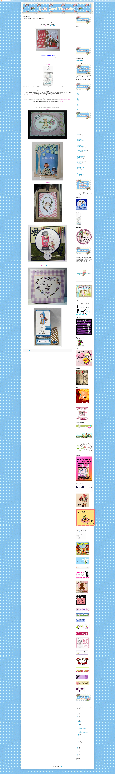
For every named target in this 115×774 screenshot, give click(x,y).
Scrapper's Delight (80, 164)
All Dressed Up (47, 64)
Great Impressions (80, 146)
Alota (77, 136)
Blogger (62, 766)
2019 (78, 716)
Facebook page (32, 96)
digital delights (79, 145)
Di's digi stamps (79, 144)
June (78, 737)
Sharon (47, 109)
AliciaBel (78, 134)
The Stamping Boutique (80, 174)
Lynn (77, 104)
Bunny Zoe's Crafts (43, 25)
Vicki (48, 141)
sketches (78, 168)
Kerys (43, 307)
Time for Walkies (50, 307)
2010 (78, 752)
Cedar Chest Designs (80, 140)
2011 (78, 751)
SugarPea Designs (80, 172)
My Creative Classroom (80, 156)
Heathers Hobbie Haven (81, 147)
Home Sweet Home (50, 265)
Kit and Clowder (79, 151)
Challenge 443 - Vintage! (82, 729)
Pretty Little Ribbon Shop (81, 161)
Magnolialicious (79, 153)
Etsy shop (66, 96)
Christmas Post (51, 224)
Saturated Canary (79, 163)
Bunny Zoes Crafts (80, 139)
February (79, 742)
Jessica (78, 100)
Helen (42, 265)
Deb (77, 98)
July (78, 735)
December (79, 721)
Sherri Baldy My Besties (80, 167)
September (79, 725)
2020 (78, 714)
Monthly (78, 155)
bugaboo (78, 138)
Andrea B (78, 93)
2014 (78, 747)
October (79, 724)
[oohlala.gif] (82, 678)
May (78, 738)
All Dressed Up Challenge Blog (65, 99)
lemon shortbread (79, 152)
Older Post (70, 354)
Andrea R (43, 224)
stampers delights (79, 169)
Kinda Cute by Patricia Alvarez (81, 150)
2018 (78, 717)
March (79, 741)
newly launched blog (33, 94)
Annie (78, 95)
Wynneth (78, 109)
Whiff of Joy (78, 175)
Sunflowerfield (79, 173)
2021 (78, 713)
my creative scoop (80, 157)
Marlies (78, 105)
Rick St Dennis (79, 162)
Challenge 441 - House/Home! (83, 732)
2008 (78, 755)
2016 (78, 720)
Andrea (47, 182)
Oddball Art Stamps (80, 158)
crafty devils (78, 141)
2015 (78, 745)
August (79, 734)
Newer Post (25, 354)
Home (48, 354)
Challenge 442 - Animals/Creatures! (83, 731)
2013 (78, 748)
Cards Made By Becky (51, 25)
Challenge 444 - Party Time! (82, 728)
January (79, 744)
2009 (78, 754)
